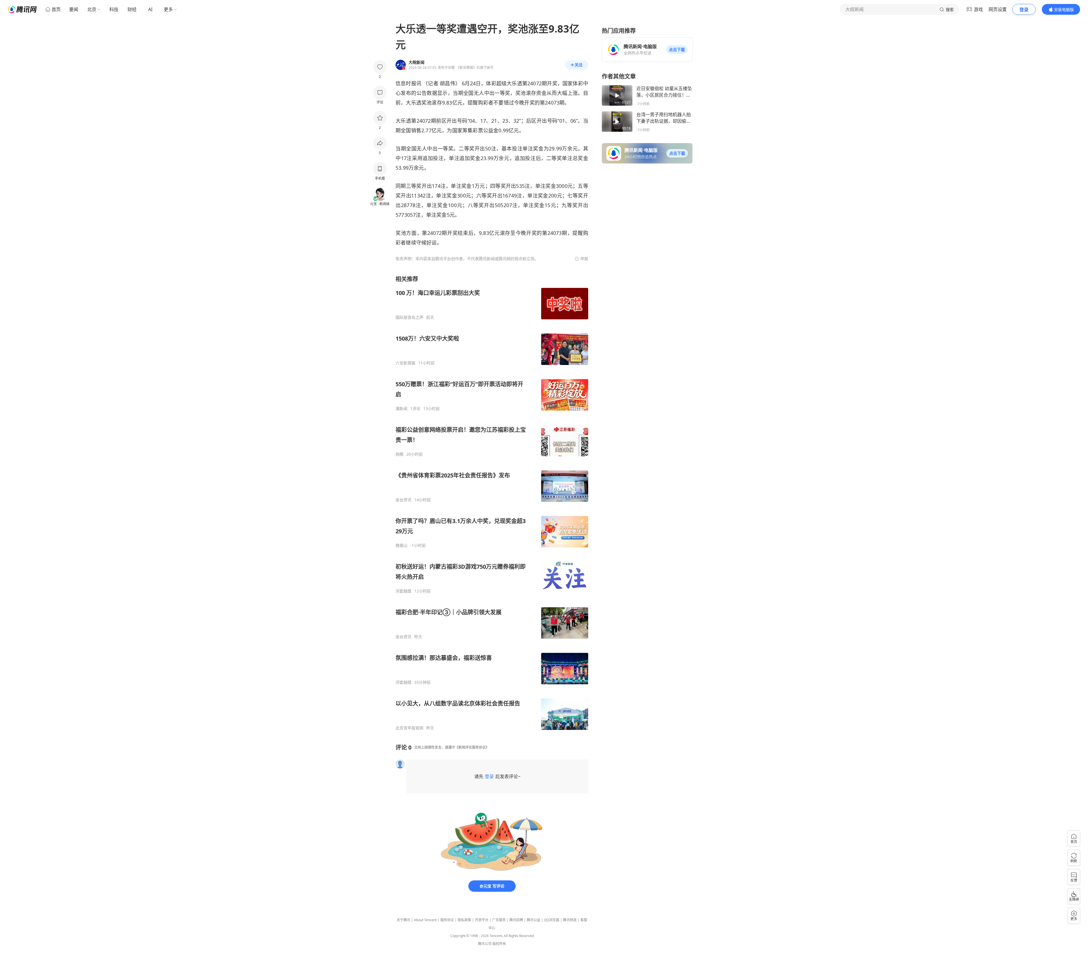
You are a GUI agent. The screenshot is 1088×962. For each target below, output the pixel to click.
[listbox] (492, 503)
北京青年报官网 (409, 728)
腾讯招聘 (516, 920)
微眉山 (401, 545)
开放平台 (481, 920)
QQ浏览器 (551, 920)
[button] (677, 49)
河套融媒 (403, 591)
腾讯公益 (533, 920)
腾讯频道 (570, 920)
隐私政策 (464, 920)
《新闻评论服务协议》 (472, 747)
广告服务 (499, 920)
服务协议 (447, 920)
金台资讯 (403, 500)
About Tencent (425, 920)
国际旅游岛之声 (409, 317)
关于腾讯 (403, 920)
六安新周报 (405, 363)
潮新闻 (401, 409)
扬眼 (399, 454)
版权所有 (499, 943)
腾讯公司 (485, 943)
